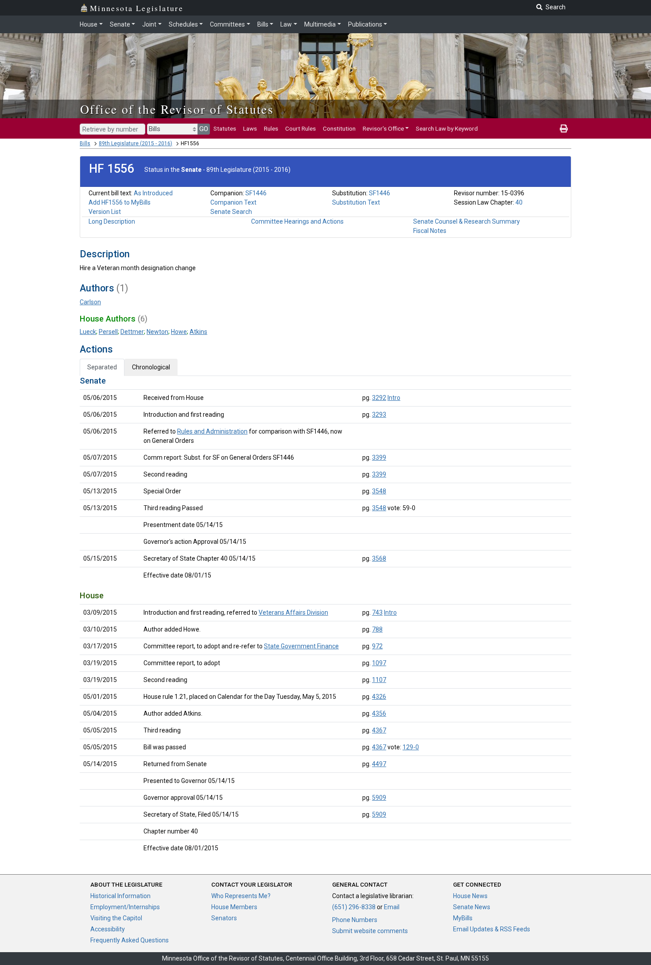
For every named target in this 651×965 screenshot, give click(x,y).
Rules (271, 128)
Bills (262, 24)
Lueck (88, 331)
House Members (234, 907)
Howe (179, 331)
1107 (379, 679)
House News (470, 895)
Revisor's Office (383, 128)
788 (377, 629)
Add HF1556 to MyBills (120, 202)
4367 (379, 730)
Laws (250, 128)
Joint (149, 24)
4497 (379, 763)
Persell (108, 331)
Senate (120, 24)
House (88, 24)
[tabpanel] (325, 616)
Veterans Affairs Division (293, 612)
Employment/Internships (125, 907)
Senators (224, 918)
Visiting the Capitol (116, 918)
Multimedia (320, 24)
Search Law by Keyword (447, 128)
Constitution (339, 128)
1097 (379, 663)
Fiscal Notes (429, 230)
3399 (379, 457)
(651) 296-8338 (354, 907)
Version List (105, 211)
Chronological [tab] (151, 367)
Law (286, 24)
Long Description (112, 221)
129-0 (411, 747)
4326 (379, 696)
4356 (379, 713)
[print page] (563, 128)
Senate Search (231, 211)
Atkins (198, 331)
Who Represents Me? (241, 895)
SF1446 (256, 193)
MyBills (463, 918)
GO (203, 129)
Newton (157, 331)
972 (377, 646)
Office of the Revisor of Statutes (177, 109)
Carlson (90, 302)
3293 (379, 414)
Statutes (224, 128)
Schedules (183, 24)
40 (519, 202)
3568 (379, 558)
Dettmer (132, 331)
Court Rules (300, 128)
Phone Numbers (354, 919)
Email (391, 907)
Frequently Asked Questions (129, 940)
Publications (365, 24)
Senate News (471, 907)
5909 (379, 797)
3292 (379, 397)
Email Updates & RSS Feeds (491, 929)
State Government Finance (301, 646)
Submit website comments (370, 930)
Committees (227, 24)
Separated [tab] (102, 367)
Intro (394, 397)
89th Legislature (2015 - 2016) (135, 143)
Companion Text (233, 202)
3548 (379, 491)
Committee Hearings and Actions (297, 221)
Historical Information (120, 895)
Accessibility (107, 929)
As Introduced (153, 193)
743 (377, 612)
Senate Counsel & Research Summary (466, 221)
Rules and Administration (212, 431)
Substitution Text (356, 202)
